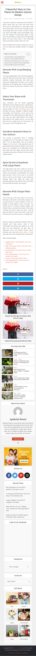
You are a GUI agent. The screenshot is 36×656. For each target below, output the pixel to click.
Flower (15, 359)
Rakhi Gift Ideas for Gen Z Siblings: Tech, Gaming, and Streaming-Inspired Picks (17, 509)
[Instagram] (27, 475)
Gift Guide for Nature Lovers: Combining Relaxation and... (20, 396)
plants (4, 47)
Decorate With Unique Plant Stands (15, 65)
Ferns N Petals (17, 648)
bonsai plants (13, 144)
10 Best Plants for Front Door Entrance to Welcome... (20, 388)
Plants (15, 350)
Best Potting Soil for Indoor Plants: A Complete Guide (21, 371)
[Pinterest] (21, 475)
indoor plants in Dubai (26, 232)
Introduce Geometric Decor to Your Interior (17, 61)
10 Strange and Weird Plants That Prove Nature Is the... (21, 354)
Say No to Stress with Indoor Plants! (16, 258)
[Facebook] (9, 475)
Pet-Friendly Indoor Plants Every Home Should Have (21, 378)
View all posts (18, 439)
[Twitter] (15, 475)
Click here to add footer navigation (18, 653)
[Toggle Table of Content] (27, 54)
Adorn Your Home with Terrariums (14, 59)
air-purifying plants (24, 109)
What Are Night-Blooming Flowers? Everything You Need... (21, 362)
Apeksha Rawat (19, 18)
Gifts (15, 393)
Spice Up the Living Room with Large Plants (17, 63)
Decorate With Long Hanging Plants (15, 57)
